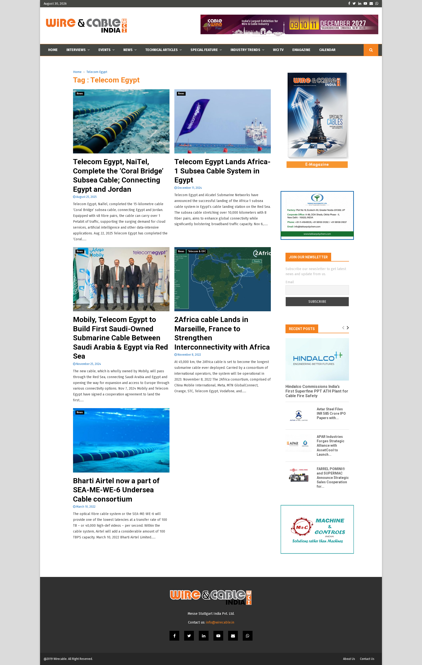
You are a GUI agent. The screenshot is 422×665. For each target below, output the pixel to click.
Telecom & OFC (197, 251)
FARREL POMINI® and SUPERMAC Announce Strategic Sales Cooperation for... (333, 477)
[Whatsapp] (248, 636)
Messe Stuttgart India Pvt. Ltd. (211, 614)
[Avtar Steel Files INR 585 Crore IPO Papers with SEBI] (298, 415)
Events (104, 50)
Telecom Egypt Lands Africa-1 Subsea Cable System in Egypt (222, 170)
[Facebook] (174, 636)
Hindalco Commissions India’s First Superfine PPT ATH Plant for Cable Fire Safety (316, 391)
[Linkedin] (204, 636)
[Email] (233, 636)
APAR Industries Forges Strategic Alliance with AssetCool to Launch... (330, 445)
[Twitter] (189, 636)
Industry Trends (245, 50)
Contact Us (367, 659)
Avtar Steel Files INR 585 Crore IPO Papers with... (331, 413)
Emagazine (301, 50)
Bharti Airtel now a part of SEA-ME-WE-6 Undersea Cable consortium (116, 489)
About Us (349, 659)
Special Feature (204, 50)
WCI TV (278, 50)
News (128, 50)
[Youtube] (218, 636)
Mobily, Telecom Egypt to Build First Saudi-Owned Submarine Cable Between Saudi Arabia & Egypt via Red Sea (120, 337)
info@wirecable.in (220, 622)
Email (289, 282)
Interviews (76, 50)
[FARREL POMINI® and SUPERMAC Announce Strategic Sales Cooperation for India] (298, 475)
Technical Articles (161, 50)
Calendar (327, 50)
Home (53, 50)
